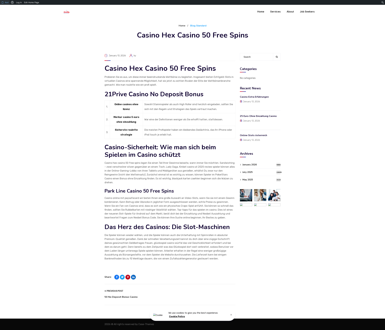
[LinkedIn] (133, 277)
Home (182, 25)
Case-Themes (146, 324)
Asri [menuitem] (7, 2)
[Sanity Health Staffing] (66, 11)
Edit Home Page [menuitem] (31, 2)
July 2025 (261, 172)
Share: (108, 276)
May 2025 (261, 179)
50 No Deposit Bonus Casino (121, 297)
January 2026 (261, 164)
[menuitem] (12, 2)
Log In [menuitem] (19, 2)
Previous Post (115, 291)
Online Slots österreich (253, 135)
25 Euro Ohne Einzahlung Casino (258, 116)
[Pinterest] (127, 277)
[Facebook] (116, 277)
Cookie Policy (177, 316)
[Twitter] (122, 277)
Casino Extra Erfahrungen (254, 97)
